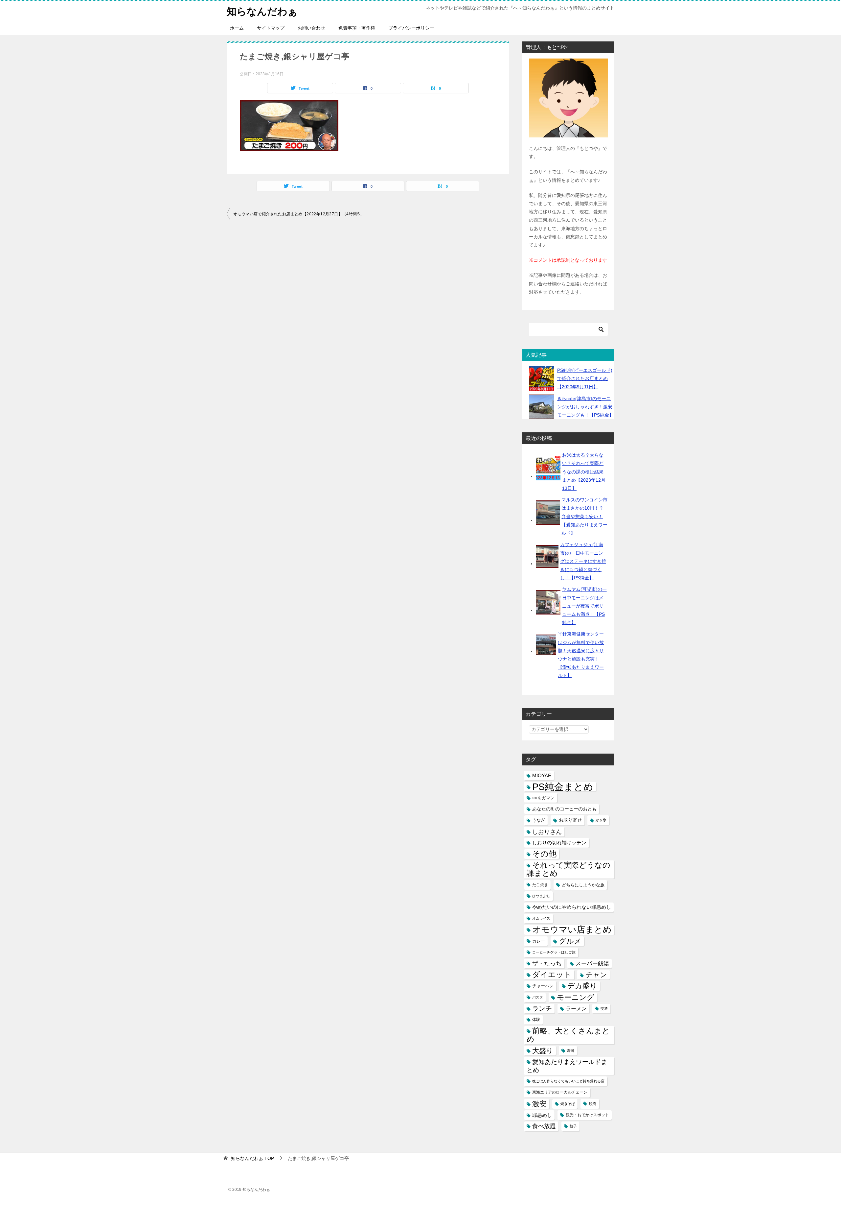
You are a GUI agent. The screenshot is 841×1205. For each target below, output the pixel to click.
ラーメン (576, 1008)
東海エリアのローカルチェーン (559, 1092)
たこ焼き (540, 884)
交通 (604, 1008)
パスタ (537, 997)
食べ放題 (544, 1126)
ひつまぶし (541, 896)
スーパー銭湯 (592, 963)
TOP (252, 1158)
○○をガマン (543, 797)
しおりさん (547, 831)
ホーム (237, 28)
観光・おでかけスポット (587, 1115)
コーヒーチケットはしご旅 (554, 952)
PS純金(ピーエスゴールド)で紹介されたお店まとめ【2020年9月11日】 (584, 378)
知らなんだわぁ (262, 11)
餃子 (573, 1126)
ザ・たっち (547, 963)
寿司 (570, 1050)
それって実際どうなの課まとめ (568, 869)
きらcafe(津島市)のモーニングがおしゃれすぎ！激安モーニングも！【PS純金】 (585, 407)
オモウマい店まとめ (572, 929)
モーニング (575, 997)
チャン (596, 974)
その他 (544, 854)
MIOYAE (541, 775)
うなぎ (538, 820)
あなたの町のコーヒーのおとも (564, 808)
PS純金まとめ (562, 786)
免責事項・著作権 (356, 28)
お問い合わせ (311, 28)
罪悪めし (542, 1115)
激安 (539, 1104)
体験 (536, 1019)
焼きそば (567, 1104)
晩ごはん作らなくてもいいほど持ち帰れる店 (568, 1081)
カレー (538, 941)
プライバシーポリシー (411, 28)
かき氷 (601, 820)
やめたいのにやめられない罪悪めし (571, 907)
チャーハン (543, 985)
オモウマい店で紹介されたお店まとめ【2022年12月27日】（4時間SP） (300, 214)
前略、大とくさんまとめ (568, 1034)
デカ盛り (582, 986)
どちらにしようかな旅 (583, 884)
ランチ (542, 1008)
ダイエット (552, 974)
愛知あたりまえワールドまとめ (567, 1065)
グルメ (570, 941)
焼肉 (593, 1103)
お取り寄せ (570, 820)
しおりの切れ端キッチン (559, 842)
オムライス (541, 918)
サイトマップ (270, 28)
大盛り (542, 1050)
